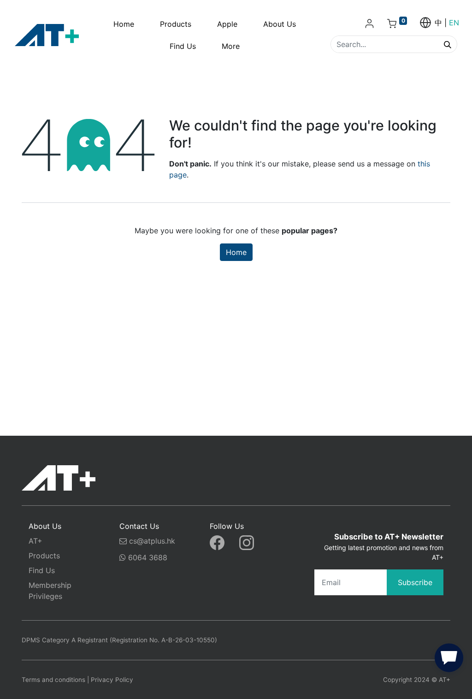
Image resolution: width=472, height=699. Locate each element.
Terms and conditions (53, 679)
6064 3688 (146, 557)
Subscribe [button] (415, 582)
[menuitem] (123, 24)
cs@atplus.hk (152, 540)
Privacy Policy (112, 679)
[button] (449, 659)
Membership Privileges (50, 591)
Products (44, 555)
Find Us (42, 570)
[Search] (447, 44)
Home (236, 252)
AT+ (35, 540)
